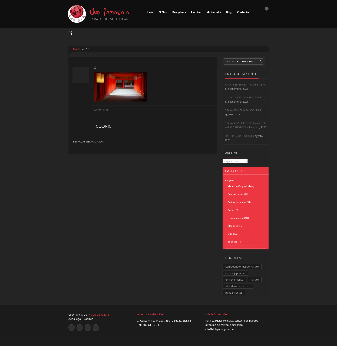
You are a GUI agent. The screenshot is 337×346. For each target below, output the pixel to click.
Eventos (196, 12)
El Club (163, 12)
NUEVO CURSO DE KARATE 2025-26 (245, 97)
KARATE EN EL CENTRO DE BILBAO (245, 84)
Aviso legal (74, 318)
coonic (103, 126)
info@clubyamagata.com (220, 329)
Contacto (243, 12)
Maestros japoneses (237, 286)
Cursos (231, 210)
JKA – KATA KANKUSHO (238, 136)
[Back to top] (168, 341)
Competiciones (236, 194)
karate (255, 279)
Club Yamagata (100, 314)
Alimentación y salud (239, 186)
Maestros (233, 225)
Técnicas (232, 241)
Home (76, 49)
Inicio (150, 12)
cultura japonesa (235, 273)
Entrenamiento (236, 218)
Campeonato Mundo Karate (242, 266)
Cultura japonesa (237, 202)
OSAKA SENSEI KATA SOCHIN (242, 110)
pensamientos (234, 292)
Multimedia (214, 12)
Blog (229, 12)
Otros (231, 233)
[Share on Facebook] (214, 109)
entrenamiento (234, 279)
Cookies (88, 318)
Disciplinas (179, 12)
